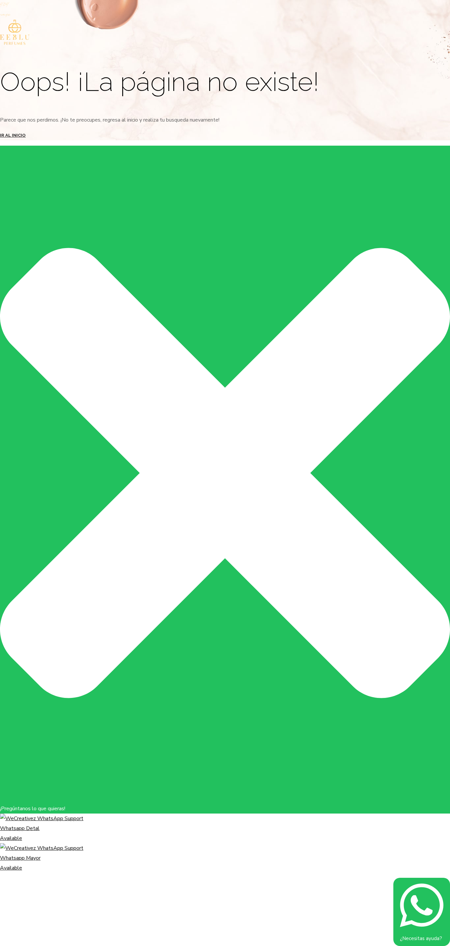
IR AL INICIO (13, 135)
